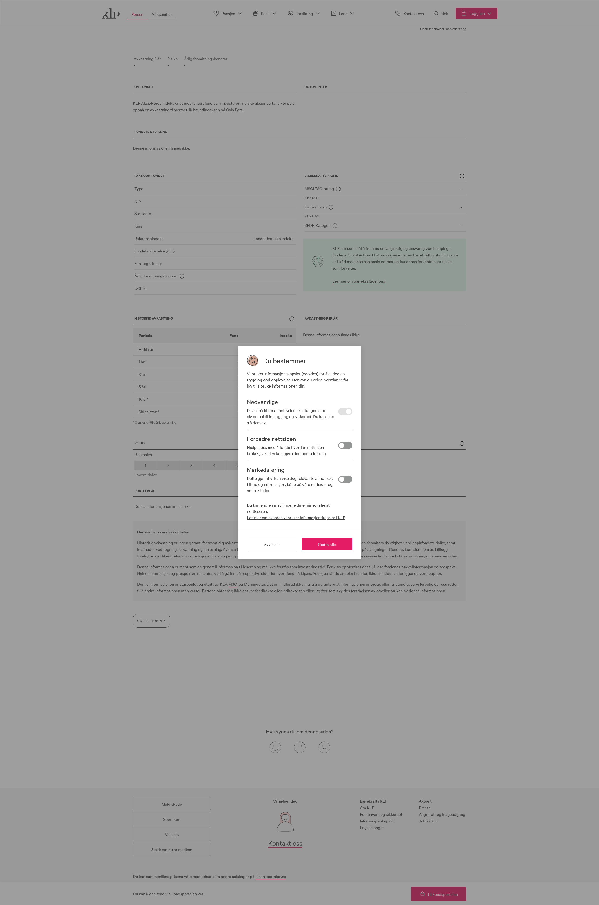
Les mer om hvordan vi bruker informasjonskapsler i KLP (296, 517)
